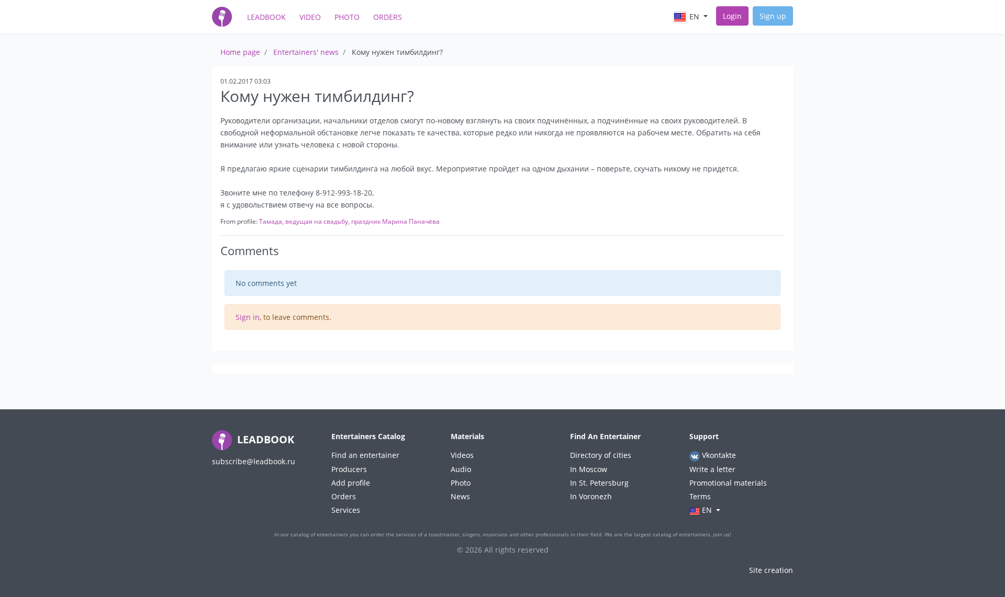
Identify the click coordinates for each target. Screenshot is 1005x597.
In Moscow (588, 469)
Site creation (771, 570)
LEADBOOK (264, 439)
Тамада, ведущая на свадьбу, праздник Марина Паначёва (349, 221)
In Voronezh (591, 496)
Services (345, 510)
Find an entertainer (365, 455)
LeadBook (266, 17)
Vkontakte (718, 455)
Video (310, 17)
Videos (462, 455)
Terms (700, 496)
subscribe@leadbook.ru (253, 461)
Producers (349, 469)
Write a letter (712, 469)
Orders (387, 17)
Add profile (350, 483)
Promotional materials (728, 483)
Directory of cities (600, 455)
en (694, 16)
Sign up (773, 16)
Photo (347, 17)
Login (732, 16)
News (460, 496)
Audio (461, 469)
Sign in (248, 317)
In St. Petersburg (599, 483)
